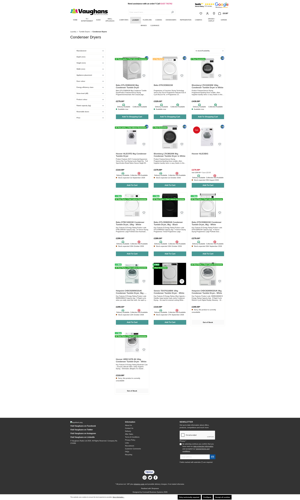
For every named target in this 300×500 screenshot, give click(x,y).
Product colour (82, 99)
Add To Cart (132, 185)
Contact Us (129, 428)
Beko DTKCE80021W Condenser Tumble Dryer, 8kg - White (206, 223)
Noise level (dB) (82, 93)
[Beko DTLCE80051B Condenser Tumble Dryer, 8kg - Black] (170, 205)
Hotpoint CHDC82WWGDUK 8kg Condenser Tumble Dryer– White (207, 292)
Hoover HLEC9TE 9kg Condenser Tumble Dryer (131, 155)
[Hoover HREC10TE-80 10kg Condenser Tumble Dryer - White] (132, 342)
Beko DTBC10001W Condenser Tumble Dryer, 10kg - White (130, 223)
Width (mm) (81, 69)
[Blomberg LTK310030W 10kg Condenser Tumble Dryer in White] (208, 68)
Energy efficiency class (85, 87)
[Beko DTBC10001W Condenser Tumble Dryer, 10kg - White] (132, 205)
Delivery (128, 431)
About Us (128, 425)
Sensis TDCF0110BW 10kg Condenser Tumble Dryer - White (169, 292)
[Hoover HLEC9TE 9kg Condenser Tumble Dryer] (132, 137)
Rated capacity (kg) (84, 105)
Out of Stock (208, 322)
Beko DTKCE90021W (163, 85)
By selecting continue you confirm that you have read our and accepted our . (198, 447)
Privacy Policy (130, 440)
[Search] (172, 12)
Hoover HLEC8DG (200, 154)
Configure (207, 497)
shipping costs (139, 484)
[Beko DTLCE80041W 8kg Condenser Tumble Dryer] (132, 68)
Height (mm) (81, 63)
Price (78, 118)
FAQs (127, 452)
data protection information (203, 446)
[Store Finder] (214, 13)
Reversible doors (83, 112)
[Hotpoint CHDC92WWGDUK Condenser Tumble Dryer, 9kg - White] (132, 274)
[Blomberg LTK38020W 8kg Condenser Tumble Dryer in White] (170, 137)
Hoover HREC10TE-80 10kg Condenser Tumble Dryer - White (131, 360)
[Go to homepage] (87, 11)
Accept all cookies (222, 497)
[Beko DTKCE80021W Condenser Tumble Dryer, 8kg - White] (208, 205)
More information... (118, 497)
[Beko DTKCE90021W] (170, 68)
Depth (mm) (81, 57)
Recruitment (129, 446)
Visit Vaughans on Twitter (81, 430)
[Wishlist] (201, 13)
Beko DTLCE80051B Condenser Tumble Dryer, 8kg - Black (168, 223)
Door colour (81, 81)
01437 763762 (166, 4)
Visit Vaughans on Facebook (83, 426)
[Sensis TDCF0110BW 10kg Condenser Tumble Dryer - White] (170, 274)
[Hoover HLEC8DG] (208, 137)
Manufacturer (81, 51)
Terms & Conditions (132, 437)
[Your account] (208, 13)
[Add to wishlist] (144, 75)
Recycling (128, 454)
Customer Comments (133, 449)
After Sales (129, 434)
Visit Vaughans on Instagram (83, 433)
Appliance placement (84, 75)
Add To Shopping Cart (132, 117)
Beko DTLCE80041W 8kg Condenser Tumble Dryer (127, 86)
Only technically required (189, 497)
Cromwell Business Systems (152, 492)
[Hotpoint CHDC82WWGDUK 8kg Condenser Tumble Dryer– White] (208, 274)
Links (127, 443)
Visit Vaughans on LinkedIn (82, 437)
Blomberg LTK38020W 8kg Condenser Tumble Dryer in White (169, 155)
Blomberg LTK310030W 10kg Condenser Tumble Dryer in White (207, 86)
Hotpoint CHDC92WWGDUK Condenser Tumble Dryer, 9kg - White (130, 292)
